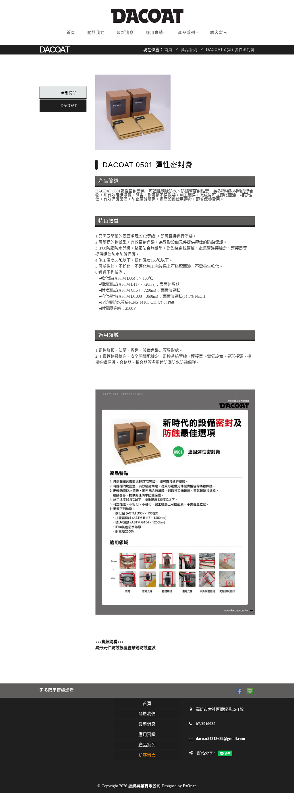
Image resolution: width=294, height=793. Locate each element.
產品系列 (186, 32)
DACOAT (69, 106)
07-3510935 (205, 724)
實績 (105, 642)
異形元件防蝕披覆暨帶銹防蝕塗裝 (125, 648)
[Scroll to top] (278, 777)
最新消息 (125, 32)
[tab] (63, 92)
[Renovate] (147, 15)
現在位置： (153, 49)
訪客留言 (218, 32)
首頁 (71, 32)
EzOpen (190, 786)
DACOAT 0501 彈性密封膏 (230, 49)
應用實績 (154, 32)
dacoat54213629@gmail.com (220, 739)
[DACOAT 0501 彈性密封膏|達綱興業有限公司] (133, 112)
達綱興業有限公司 (144, 786)
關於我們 (96, 32)
